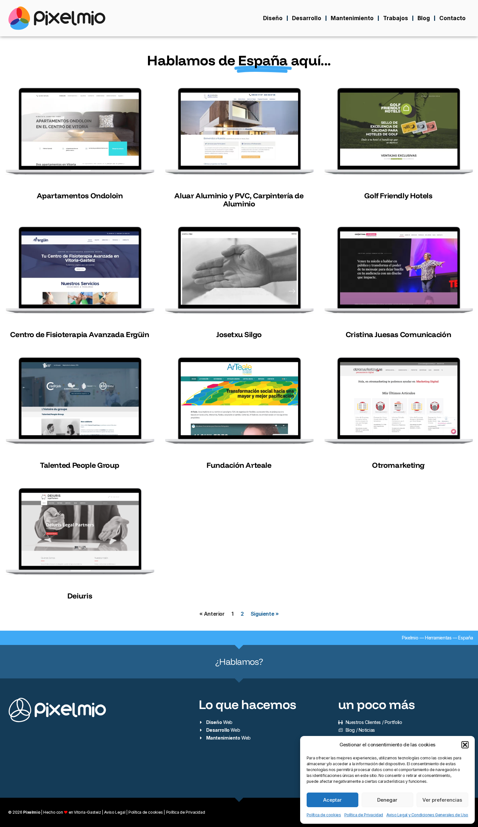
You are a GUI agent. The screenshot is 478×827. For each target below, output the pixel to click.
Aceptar (332, 800)
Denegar (387, 800)
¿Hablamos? (239, 661)
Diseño (273, 18)
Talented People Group (79, 465)
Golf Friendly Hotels (398, 195)
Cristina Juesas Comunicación (398, 334)
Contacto (452, 18)
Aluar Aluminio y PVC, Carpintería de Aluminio (238, 199)
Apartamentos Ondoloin (80, 195)
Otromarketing (398, 465)
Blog (424, 18)
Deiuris (79, 595)
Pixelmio (410, 637)
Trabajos (395, 18)
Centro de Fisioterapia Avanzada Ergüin (79, 334)
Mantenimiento (352, 18)
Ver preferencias (442, 800)
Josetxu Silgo (239, 334)
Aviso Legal (114, 812)
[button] (465, 745)
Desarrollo (306, 18)
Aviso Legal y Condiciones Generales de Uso (427, 814)
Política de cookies (324, 814)
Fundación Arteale (238, 465)
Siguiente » (265, 613)
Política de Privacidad (363, 814)
